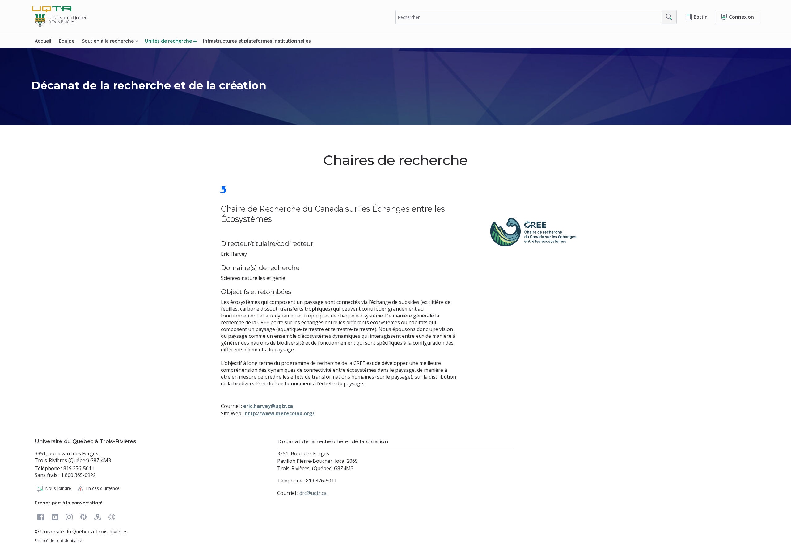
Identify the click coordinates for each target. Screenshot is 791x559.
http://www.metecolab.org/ (280, 413)
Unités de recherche (168, 41)
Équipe (66, 41)
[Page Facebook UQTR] (41, 517)
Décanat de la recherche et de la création (149, 85)
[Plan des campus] (97, 517)
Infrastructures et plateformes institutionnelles (257, 41)
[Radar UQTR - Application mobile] (112, 517)
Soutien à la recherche (108, 41)
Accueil (43, 41)
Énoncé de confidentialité (58, 540)
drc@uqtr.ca (313, 493)
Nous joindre (58, 488)
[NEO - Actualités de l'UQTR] (83, 517)
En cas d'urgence (103, 488)
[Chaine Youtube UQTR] (55, 517)
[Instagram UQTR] (69, 517)
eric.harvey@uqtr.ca (268, 406)
